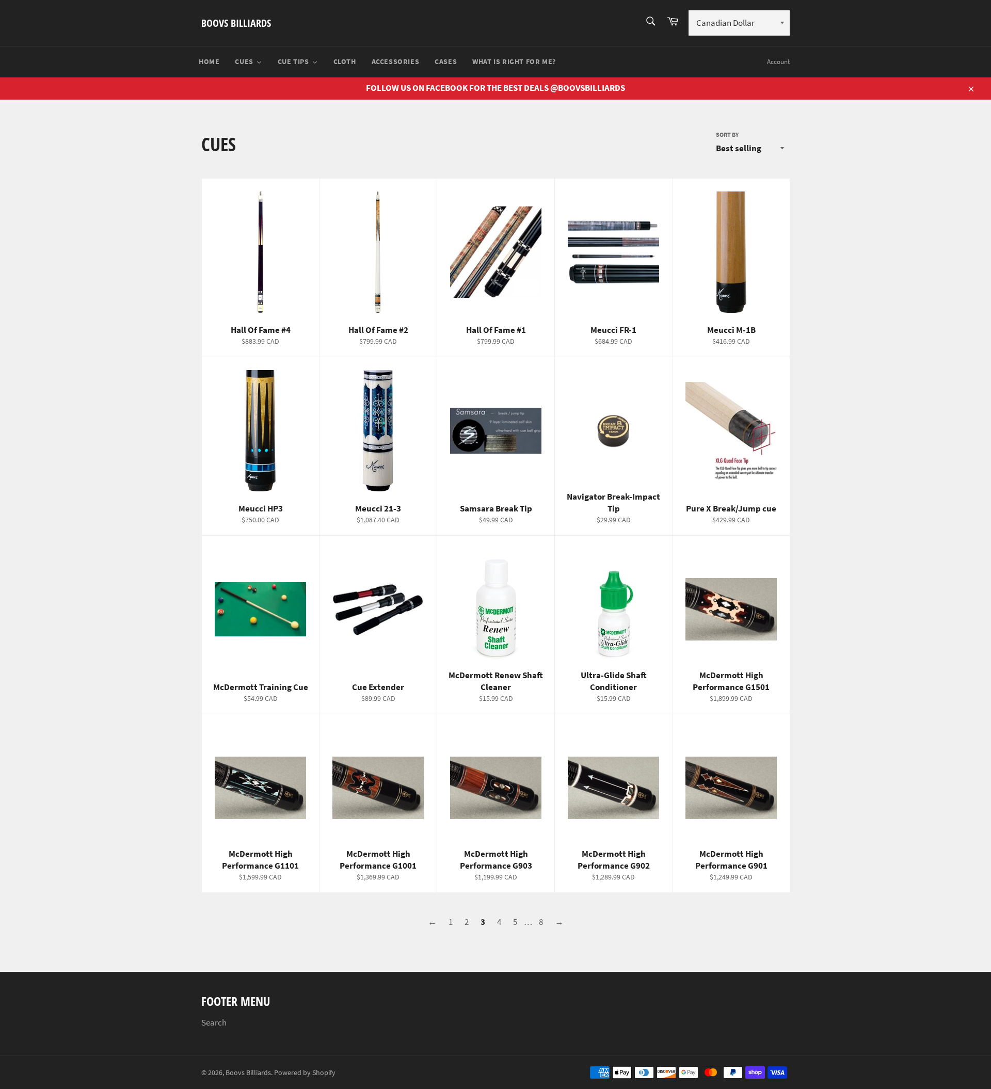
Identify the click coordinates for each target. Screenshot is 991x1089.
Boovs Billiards (236, 23)
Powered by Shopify (304, 1072)
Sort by (727, 134)
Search (214, 1022)
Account (778, 61)
